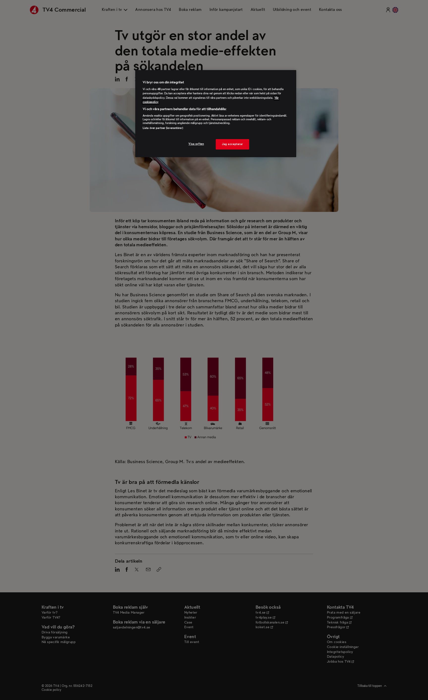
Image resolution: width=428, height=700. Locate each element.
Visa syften (196, 144)
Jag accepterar (232, 144)
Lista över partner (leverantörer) (163, 128)
